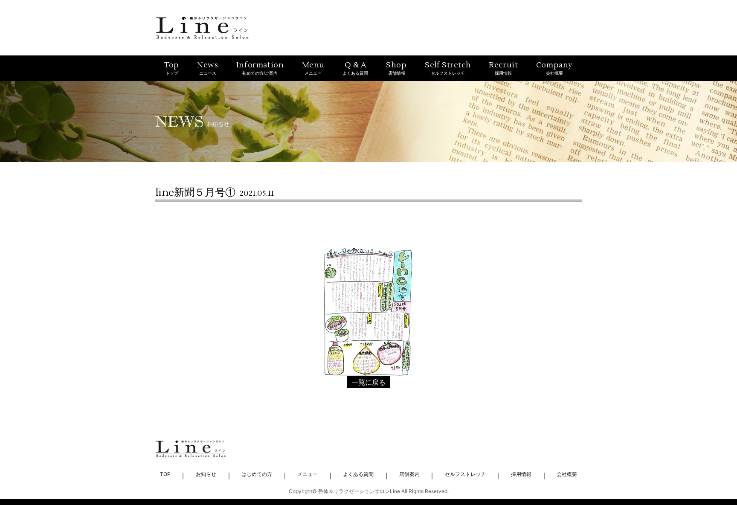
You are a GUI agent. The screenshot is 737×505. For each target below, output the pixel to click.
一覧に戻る (368, 382)
